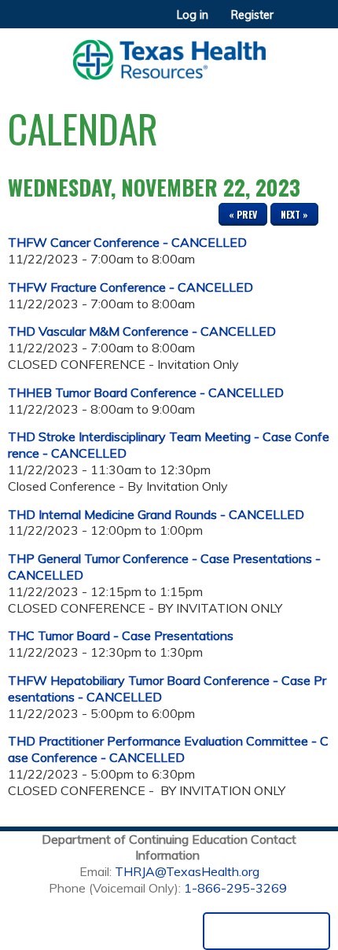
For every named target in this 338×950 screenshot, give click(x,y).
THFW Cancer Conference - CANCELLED (127, 242)
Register (252, 14)
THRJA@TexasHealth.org (187, 871)
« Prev (243, 214)
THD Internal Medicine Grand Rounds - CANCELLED (156, 514)
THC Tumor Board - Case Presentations (120, 635)
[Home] (169, 54)
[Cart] (292, 22)
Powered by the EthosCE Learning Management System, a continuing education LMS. (266, 931)
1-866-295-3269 (235, 888)
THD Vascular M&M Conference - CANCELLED (142, 331)
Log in (192, 14)
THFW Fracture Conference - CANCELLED (130, 287)
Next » (294, 214)
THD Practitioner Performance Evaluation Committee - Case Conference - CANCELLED (168, 749)
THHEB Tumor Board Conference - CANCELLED (146, 392)
